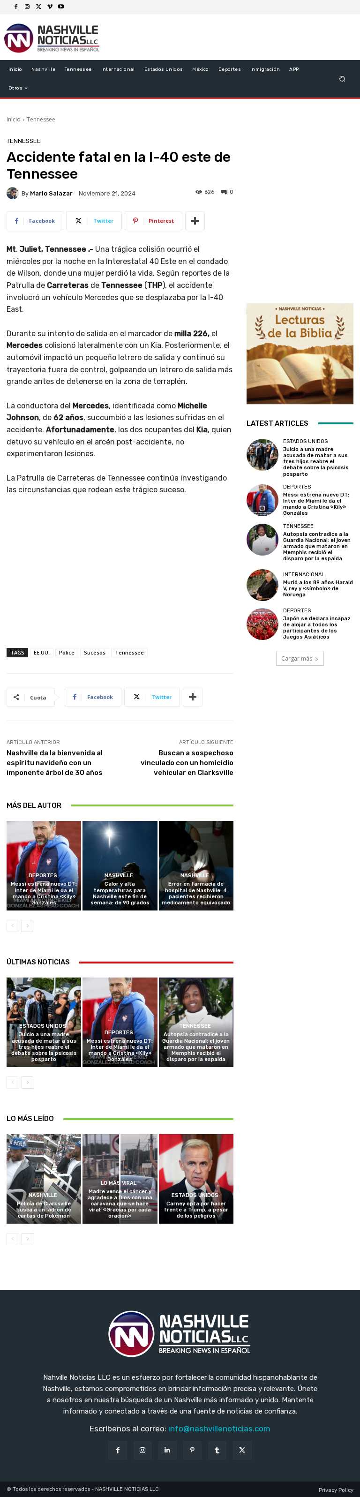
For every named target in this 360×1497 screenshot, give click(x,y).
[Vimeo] (49, 7)
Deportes (43, 875)
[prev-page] (12, 926)
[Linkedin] (167, 1450)
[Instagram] (27, 7)
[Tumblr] (217, 1450)
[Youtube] (61, 7)
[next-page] (27, 926)
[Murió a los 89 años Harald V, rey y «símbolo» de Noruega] (262, 585)
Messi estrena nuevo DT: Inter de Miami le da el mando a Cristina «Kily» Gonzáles (44, 893)
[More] (195, 220)
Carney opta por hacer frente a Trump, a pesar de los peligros (196, 1210)
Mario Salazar (51, 193)
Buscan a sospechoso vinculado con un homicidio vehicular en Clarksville (187, 763)
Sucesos (94, 652)
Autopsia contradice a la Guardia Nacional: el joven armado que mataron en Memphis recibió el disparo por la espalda (196, 1046)
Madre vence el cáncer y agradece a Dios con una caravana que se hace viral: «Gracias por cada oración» (120, 1204)
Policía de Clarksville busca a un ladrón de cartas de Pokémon (43, 1210)
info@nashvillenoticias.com (219, 1428)
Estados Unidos (42, 1026)
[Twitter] (38, 7)
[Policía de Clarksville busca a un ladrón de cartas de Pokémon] (44, 1179)
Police (67, 652)
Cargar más (296, 658)
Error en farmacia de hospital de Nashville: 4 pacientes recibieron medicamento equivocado (196, 893)
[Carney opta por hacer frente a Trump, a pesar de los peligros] (196, 1179)
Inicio (14, 119)
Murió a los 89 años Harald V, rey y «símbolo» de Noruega (318, 588)
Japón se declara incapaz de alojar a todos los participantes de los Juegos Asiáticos (317, 628)
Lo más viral (118, 1183)
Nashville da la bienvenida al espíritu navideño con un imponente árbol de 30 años (55, 763)
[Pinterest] (192, 1450)
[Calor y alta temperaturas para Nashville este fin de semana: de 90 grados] (119, 865)
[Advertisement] (120, 581)
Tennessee (41, 119)
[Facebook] (16, 7)
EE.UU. (42, 652)
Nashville (119, 875)
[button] (342, 79)
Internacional (303, 574)
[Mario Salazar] (14, 193)
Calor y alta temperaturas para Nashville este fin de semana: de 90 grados (120, 893)
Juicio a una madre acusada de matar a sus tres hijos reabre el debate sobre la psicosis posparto (44, 1046)
